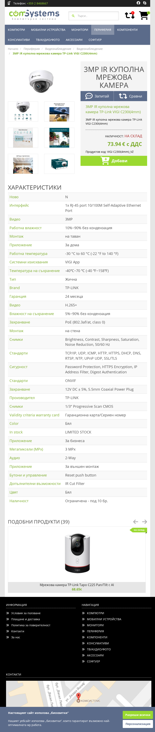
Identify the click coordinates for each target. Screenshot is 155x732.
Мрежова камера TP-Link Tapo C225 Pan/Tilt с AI (77, 585)
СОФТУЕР (95, 40)
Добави (119, 160)
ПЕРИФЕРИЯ (102, 30)
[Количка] (143, 15)
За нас (14, 637)
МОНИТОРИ (79, 30)
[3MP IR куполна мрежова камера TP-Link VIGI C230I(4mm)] (41, 81)
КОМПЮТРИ (16, 30)
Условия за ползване (25, 613)
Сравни (135, 96)
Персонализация (138, 724)
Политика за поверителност (29, 625)
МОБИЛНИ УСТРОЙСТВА (48, 30)
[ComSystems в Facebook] (138, 3)
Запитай (102, 96)
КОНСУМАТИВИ (19, 40)
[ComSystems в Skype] (144, 3)
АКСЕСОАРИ (74, 40)
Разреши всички (137, 715)
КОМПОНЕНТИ (127, 30)
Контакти (16, 631)
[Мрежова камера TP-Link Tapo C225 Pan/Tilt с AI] (77, 554)
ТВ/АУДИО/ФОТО (48, 40)
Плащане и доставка (24, 619)
